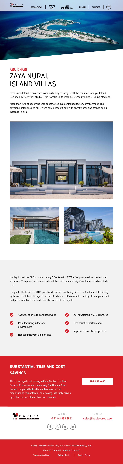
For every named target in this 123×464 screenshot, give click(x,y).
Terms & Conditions (41, 455)
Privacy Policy (64, 455)
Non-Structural (67, 7)
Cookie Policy (84, 455)
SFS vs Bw (52, 7)
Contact (96, 7)
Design (82, 7)
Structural (36, 7)
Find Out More (97, 381)
